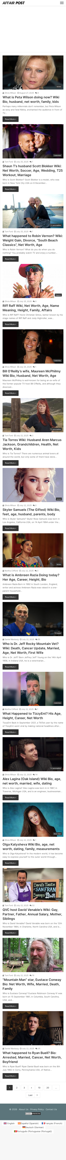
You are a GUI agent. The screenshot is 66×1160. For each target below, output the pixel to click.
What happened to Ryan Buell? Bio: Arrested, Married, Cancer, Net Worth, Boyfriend (32, 1057)
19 (33, 975)
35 (38, 1048)
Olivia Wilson (10, 93)
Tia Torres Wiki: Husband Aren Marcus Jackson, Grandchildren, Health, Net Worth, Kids (32, 444)
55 (38, 639)
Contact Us (51, 1109)
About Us (23, 1109)
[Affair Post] (13, 3)
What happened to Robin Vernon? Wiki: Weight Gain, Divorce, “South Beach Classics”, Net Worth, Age (33, 240)
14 (36, 774)
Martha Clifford (11, 570)
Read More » (10, 119)
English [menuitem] (11, 1123)
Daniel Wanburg (11, 639)
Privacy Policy (37, 1109)
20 (47, 1087)
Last (30, 1095)
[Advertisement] (33, 29)
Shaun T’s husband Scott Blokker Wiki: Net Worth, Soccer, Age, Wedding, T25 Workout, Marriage (33, 170)
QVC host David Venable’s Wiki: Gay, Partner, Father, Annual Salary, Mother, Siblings (32, 914)
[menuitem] (9, 1123)
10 (39, 1087)
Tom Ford (8, 162)
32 (33, 905)
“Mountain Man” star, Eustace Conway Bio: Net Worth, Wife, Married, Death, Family (32, 984)
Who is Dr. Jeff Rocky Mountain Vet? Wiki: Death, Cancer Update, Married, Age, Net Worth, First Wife (31, 648)
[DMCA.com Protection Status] (33, 1114)
